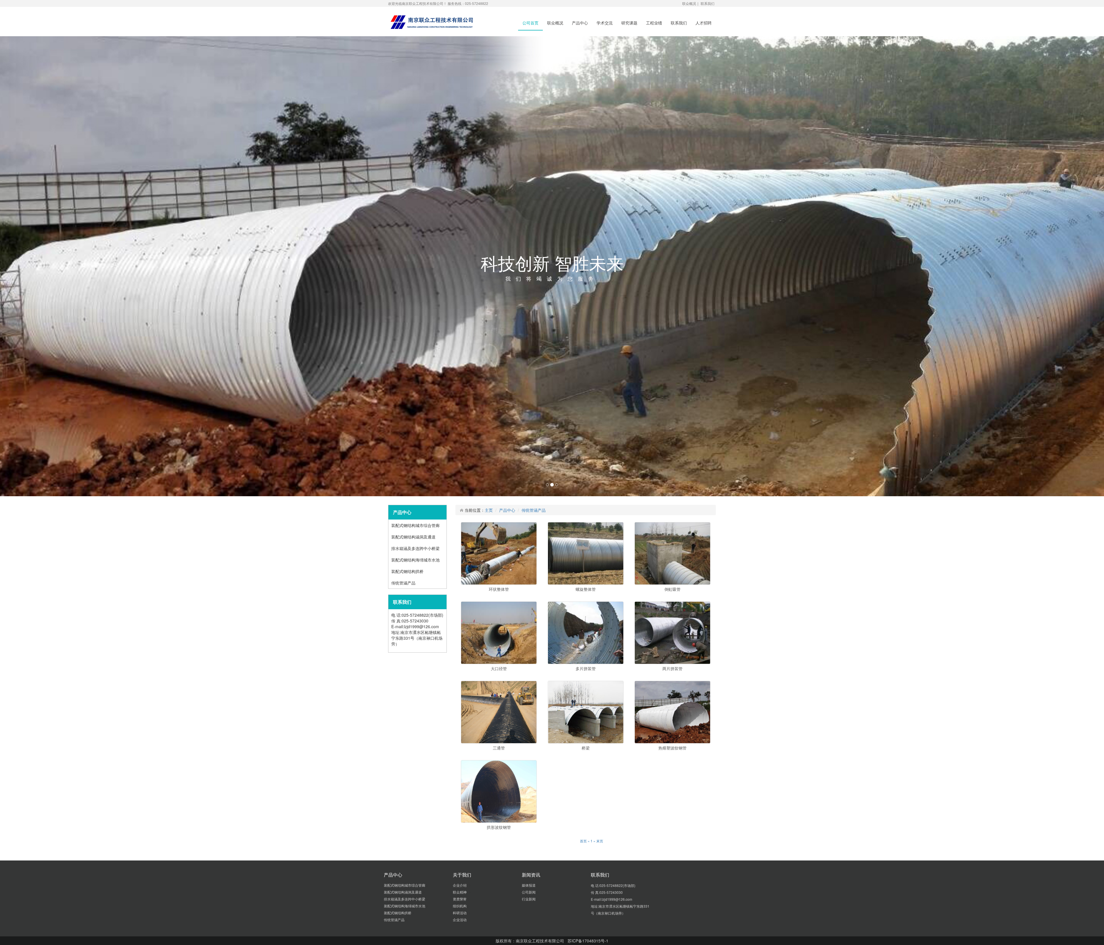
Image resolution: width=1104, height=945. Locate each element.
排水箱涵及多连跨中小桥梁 (416, 798)
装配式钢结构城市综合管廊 (416, 775)
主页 (489, 760)
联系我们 (707, 3)
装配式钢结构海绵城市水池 (416, 810)
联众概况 (689, 3)
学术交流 (605, 23)
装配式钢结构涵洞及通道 (414, 787)
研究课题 (629, 23)
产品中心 (580, 23)
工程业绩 (654, 23)
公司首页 (530, 23)
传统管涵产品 (404, 833)
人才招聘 (703, 23)
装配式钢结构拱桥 (408, 821)
